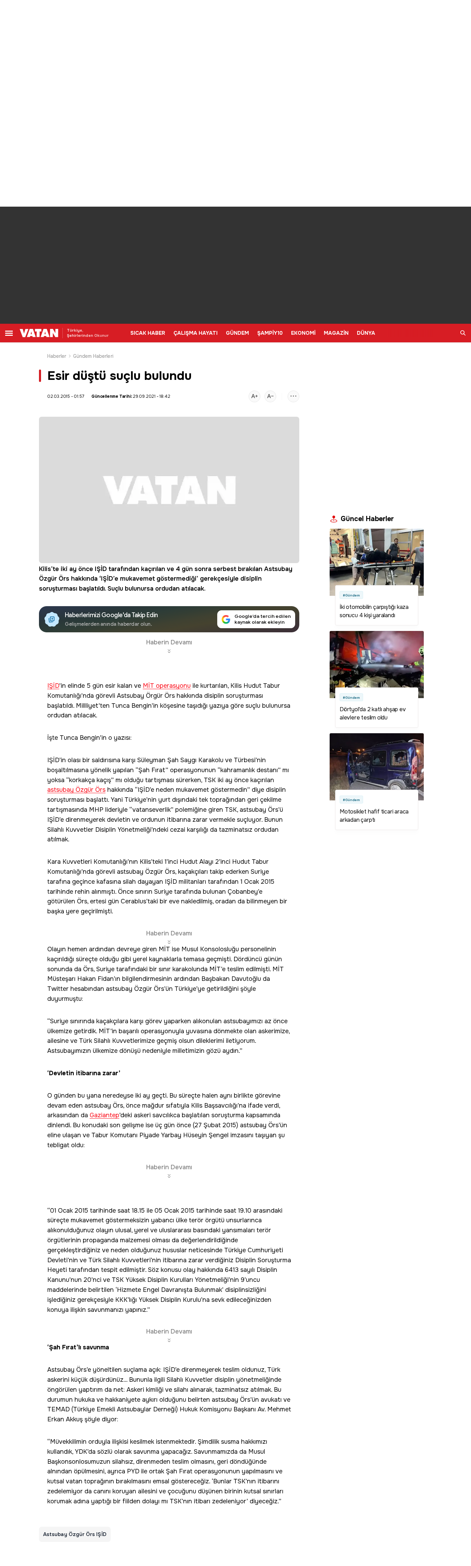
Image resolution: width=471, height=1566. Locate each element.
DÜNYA (366, 333)
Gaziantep (104, 1115)
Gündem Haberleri (93, 356)
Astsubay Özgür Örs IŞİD (75, 1534)
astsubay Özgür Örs (76, 790)
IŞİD (101, 569)
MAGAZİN (336, 333)
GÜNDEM (237, 333)
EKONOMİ (303, 333)
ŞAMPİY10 (270, 333)
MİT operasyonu (167, 686)
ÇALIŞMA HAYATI (195, 333)
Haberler (57, 356)
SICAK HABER (147, 333)
